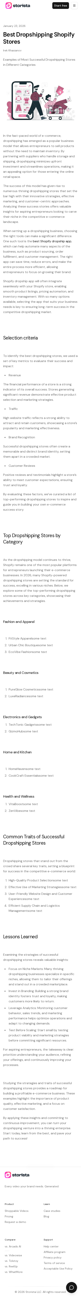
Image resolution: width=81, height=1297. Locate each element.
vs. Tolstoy (11, 1261)
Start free (60, 5)
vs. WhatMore (14, 1272)
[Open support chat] (71, 1287)
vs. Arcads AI (13, 1246)
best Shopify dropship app (52, 241)
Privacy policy (53, 1257)
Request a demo (15, 1222)
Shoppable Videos (17, 1211)
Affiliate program (54, 1252)
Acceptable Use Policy (58, 1268)
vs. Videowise (13, 1255)
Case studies (52, 1211)
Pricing (9, 1216)
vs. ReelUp (11, 1266)
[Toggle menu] (74, 5)
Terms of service (54, 1263)
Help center (51, 1246)
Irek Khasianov (12, 50)
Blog (46, 1216)
